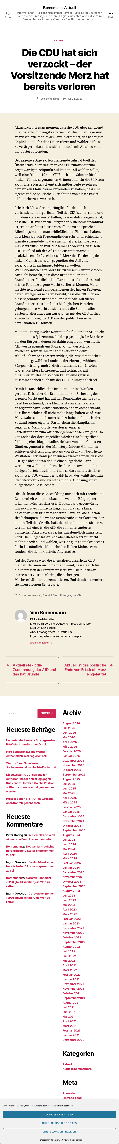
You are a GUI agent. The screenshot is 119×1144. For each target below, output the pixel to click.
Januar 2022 (71, 979)
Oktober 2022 (72, 937)
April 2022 (70, 965)
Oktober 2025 (72, 770)
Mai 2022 (69, 960)
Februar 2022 (72, 974)
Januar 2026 (71, 756)
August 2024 (71, 835)
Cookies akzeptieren (59, 1114)
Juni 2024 (69, 844)
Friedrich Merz (50, 595)
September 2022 (74, 942)
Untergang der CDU (71, 595)
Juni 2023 (69, 900)
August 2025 (71, 779)
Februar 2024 (72, 863)
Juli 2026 (69, 728)
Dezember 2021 (73, 984)
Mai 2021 (69, 1016)
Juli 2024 (69, 839)
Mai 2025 (69, 793)
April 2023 (70, 909)
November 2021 (73, 988)
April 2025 (70, 797)
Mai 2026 (69, 737)
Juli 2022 (69, 951)
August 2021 (71, 1002)
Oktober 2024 (72, 825)
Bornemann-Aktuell (59, 8)
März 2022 (70, 970)
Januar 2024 (71, 867)
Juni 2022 (69, 956)
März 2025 (70, 802)
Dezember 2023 (73, 872)
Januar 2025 (71, 811)
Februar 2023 (72, 918)
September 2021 (74, 998)
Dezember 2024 (73, 816)
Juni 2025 (69, 788)
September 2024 (74, 830)
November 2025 (73, 765)
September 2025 (74, 774)
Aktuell (59, 40)
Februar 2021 (71, 1030)
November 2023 (73, 877)
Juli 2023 (69, 895)
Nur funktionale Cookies (59, 1123)
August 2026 (71, 723)
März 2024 (70, 858)
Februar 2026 (72, 751)
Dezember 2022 (73, 928)
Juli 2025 (69, 783)
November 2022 (73, 932)
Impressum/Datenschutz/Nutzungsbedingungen (61, 1140)
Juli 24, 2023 (75, 98)
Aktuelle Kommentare (77, 1068)
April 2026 (70, 742)
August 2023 (71, 891)
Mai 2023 (69, 904)
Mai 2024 (69, 849)
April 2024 (70, 853)
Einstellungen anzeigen (59, 1131)
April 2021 (69, 1021)
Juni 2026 (69, 732)
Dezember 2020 (73, 1039)
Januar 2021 (71, 1035)
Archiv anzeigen (41, 642)
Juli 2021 (69, 1007)
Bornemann (52, 98)
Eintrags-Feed (72, 1097)
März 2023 (70, 914)
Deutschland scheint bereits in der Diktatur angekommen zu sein (30, 851)
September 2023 (74, 886)
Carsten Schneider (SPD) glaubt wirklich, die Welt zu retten (28, 882)
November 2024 (73, 821)
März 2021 (70, 1025)
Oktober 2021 (72, 993)
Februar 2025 (72, 807)
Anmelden (69, 1093)
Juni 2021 (69, 1012)
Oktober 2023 (72, 881)
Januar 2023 (71, 923)
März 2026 (70, 746)
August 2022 (71, 946)
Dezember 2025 (73, 760)
